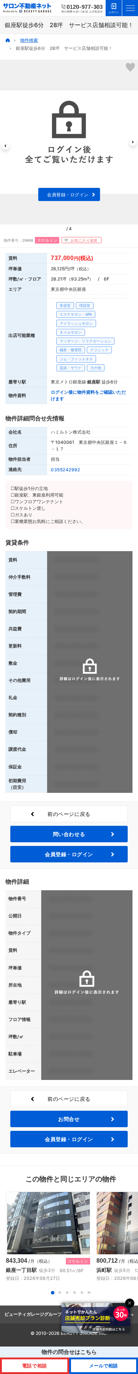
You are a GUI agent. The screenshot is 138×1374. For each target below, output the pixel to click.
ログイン (114, 8)
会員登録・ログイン (67, 194)
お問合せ (68, 1119)
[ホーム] (8, 40)
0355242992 (65, 469)
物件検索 (29, 40)
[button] (5, 146)
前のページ (69, 814)
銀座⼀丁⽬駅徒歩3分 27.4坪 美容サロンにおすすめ (48, 1237)
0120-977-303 (82, 8)
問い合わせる (69, 834)
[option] (69, 141)
